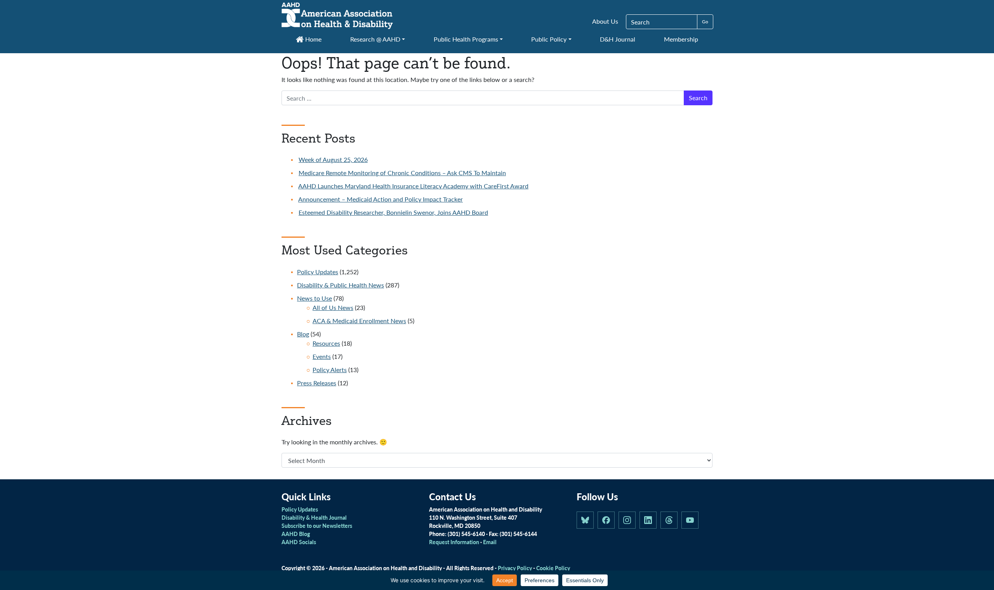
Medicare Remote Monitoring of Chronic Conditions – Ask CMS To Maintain (402, 172)
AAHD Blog (296, 534)
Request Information (454, 542)
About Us (605, 21)
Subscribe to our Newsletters (317, 525)
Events (322, 356)
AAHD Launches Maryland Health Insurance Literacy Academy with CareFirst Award (413, 185)
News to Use (314, 298)
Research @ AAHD (375, 39)
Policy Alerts (330, 369)
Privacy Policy (515, 568)
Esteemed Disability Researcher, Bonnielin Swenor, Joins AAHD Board (393, 212)
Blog (303, 333)
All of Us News (333, 307)
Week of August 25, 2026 (333, 159)
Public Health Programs (466, 39)
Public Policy (549, 39)
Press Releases (316, 382)
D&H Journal (617, 39)
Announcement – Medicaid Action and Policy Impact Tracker (380, 199)
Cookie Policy (553, 568)
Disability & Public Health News (340, 284)
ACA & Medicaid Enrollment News (359, 320)
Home (312, 39)
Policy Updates (317, 271)
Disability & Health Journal (314, 517)
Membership (681, 39)
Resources (326, 343)
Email (490, 542)
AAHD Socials (299, 542)
